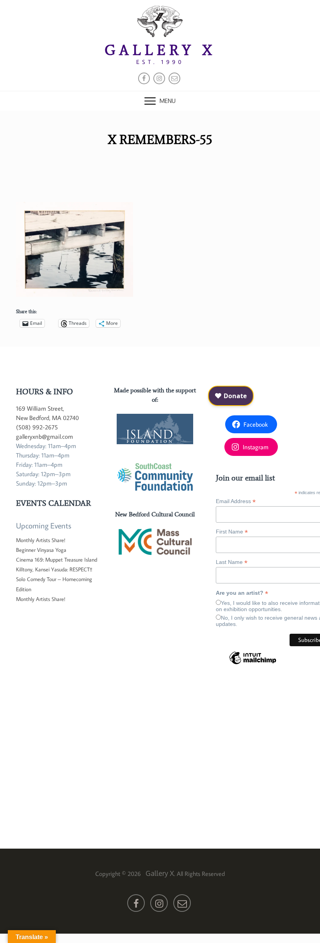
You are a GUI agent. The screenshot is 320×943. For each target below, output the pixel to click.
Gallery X (160, 50)
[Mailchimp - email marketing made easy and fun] (253, 664)
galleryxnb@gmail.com (44, 436)
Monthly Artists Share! (40, 540)
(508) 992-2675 (37, 427)
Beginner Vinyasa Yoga (41, 549)
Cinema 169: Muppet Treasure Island (56, 559)
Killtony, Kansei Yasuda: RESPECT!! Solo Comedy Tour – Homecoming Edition (54, 579)
